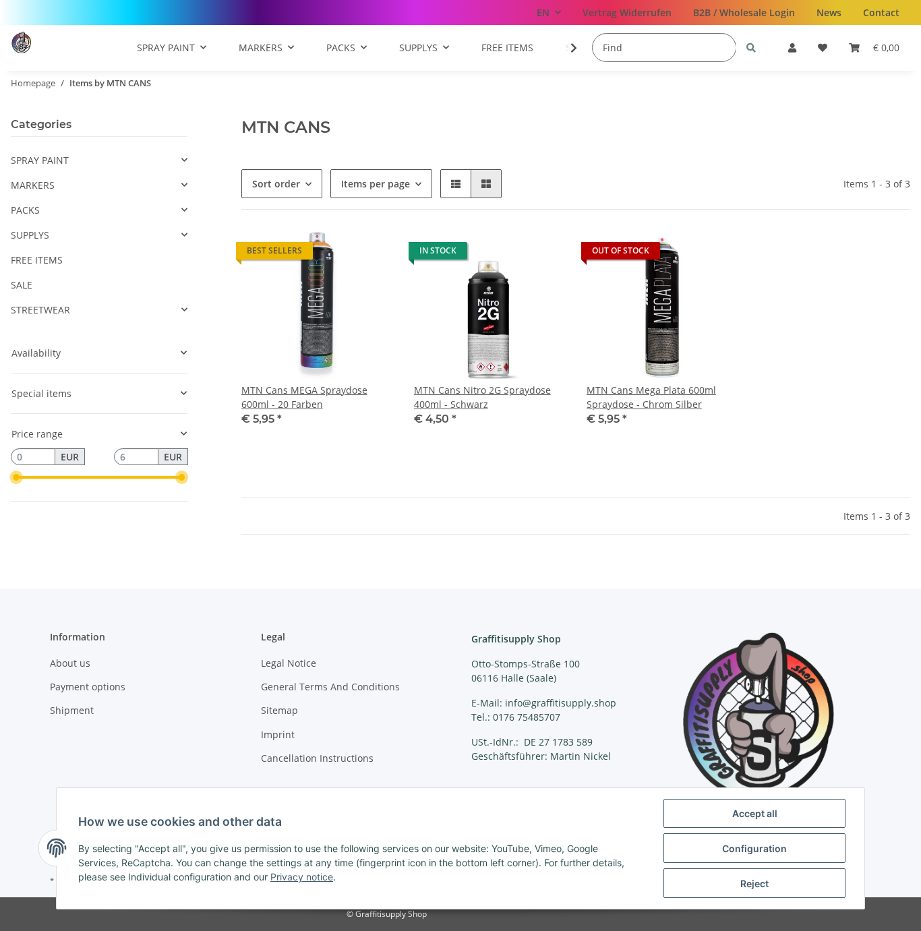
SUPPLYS (30, 235)
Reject (754, 883)
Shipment (72, 710)
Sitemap (279, 710)
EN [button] (543, 12)
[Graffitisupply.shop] (49, 42)
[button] (792, 47)
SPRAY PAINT (40, 160)
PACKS (25, 210)
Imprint (278, 734)
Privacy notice (301, 876)
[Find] (751, 47)
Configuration (754, 848)
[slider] (16, 478)
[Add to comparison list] (542, 254)
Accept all (754, 813)
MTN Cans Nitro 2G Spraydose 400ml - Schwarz (482, 397)
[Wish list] (822, 47)
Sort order (276, 183)
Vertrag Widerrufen (627, 12)
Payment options (87, 686)
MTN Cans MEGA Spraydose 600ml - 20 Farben (304, 397)
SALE (21, 284)
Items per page (375, 183)
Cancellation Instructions (317, 758)
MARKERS (33, 185)
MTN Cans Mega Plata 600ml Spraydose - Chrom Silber (651, 397)
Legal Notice (288, 663)
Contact (881, 12)
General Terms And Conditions (330, 686)
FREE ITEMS (37, 259)
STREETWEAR (40, 309)
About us (70, 663)
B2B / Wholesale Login (744, 12)
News (828, 12)
